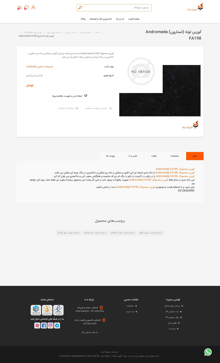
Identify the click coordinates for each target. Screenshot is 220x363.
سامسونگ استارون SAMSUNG (39, 67)
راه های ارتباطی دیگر (90, 332)
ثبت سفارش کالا (172, 311)
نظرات (153, 156)
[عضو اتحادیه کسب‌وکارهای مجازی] (36, 310)
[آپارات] (37, 325)
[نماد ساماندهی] (47, 310)
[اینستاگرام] (50, 325)
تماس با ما (133, 156)
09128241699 (89, 323)
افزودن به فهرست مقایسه (96, 108)
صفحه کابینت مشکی (152, 233)
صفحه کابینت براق (70, 233)
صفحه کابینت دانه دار (124, 233)
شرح (195, 156)
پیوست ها (110, 156)
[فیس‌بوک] (44, 325)
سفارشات (130, 306)
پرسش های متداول (172, 306)
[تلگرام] (57, 325)
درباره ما (172, 328)
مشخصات (174, 156)
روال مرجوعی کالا (172, 317)
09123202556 (97, 311)
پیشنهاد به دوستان (65, 108)
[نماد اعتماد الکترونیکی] (58, 310)
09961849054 (82, 311)
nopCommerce (79, 356)
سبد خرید (19, 7)
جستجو (80, 7)
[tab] (195, 156)
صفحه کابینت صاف (97, 233)
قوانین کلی (172, 323)
